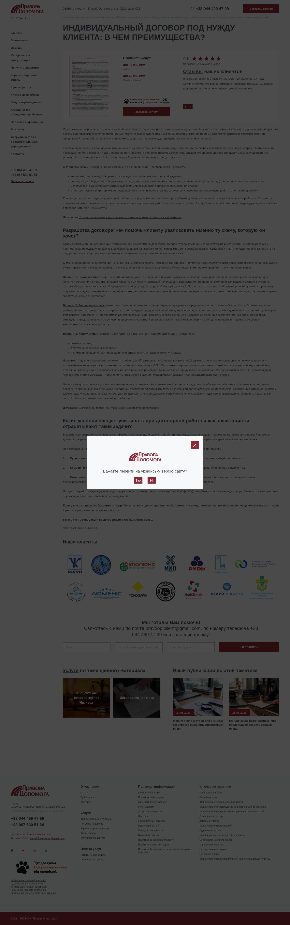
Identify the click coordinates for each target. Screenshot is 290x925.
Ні (151, 480)
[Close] (195, 445)
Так (138, 480)
